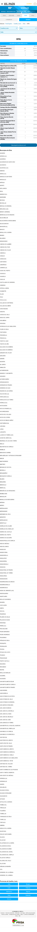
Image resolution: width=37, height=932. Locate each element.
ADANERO (2, 153)
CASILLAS (2, 279)
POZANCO (2, 655)
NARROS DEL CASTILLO (6, 532)
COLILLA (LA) (3, 300)
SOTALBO (2, 799)
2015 (25, 15)
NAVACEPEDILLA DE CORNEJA (7, 540)
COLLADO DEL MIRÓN (5, 305)
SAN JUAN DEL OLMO (5, 719)
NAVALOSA (2, 567)
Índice (16, 915)
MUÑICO (2, 505)
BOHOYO (2, 229)
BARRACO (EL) (3, 194)
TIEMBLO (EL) (3, 805)
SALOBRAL (2, 675)
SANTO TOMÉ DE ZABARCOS (7, 772)
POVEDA (2, 649)
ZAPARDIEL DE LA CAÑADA (6, 872)
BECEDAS (2, 200)
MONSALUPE (3, 496)
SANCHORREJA (4, 693)
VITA (1, 869)
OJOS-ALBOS (3, 605)
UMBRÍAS (2, 825)
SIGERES (2, 784)
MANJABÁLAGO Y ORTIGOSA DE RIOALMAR (10, 455)
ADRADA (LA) (3, 156)
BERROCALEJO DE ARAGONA (7, 214)
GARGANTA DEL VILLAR (6, 352)
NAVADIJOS (3, 549)
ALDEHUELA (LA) (4, 168)
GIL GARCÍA (3, 364)
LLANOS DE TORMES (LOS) (6, 435)
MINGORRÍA (3, 482)
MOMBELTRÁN (3, 493)
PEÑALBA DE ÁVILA (4, 640)
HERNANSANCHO (4, 382)
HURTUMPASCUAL (4, 423)
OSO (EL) (2, 611)
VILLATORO (3, 863)
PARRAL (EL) (3, 625)
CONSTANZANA (4, 308)
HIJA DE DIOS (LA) (4, 394)
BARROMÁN (3, 197)
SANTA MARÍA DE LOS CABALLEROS (9, 758)
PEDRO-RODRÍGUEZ (5, 634)
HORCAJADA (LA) (4, 396)
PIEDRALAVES (3, 646)
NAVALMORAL (3, 561)
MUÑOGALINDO (4, 508)
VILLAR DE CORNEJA (5, 857)
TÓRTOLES (3, 822)
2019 (4, 15)
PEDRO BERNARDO (4, 631)
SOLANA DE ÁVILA (4, 790)
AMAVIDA (2, 170)
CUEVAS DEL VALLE (5, 314)
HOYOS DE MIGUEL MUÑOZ (6, 420)
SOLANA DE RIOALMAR (5, 793)
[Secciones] (2, 4)
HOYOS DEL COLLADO (5, 414)
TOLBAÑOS (3, 810)
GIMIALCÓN (3, 367)
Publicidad (17, 913)
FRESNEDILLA (3, 335)
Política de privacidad (30, 913)
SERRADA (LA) (3, 778)
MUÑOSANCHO (3, 520)
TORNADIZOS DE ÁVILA (5, 816)
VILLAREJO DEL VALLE (5, 860)
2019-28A (11, 15)
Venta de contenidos (9, 913)
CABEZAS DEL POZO (5, 247)
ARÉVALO (2, 182)
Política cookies (4, 914)
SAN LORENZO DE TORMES (6, 722)
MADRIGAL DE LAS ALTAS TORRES (8, 441)
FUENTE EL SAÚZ (4, 341)
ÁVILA (1, 191)
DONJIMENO (3, 320)
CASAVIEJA (3, 276)
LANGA (1, 429)
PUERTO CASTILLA (4, 661)
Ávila (9, 884)
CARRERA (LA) (3, 267)
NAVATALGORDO (4, 593)
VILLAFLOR (2, 840)
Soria (9, 895)
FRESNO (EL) (3, 338)
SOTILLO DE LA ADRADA (6, 802)
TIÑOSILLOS (3, 807)
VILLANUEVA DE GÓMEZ (6, 849)
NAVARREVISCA (4, 587)
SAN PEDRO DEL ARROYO (6, 740)
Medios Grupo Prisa (18, 925)
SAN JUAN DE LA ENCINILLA (7, 711)
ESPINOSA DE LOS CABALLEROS (8, 326)
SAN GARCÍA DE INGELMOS (6, 705)
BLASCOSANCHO (4, 223)
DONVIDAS (2, 323)
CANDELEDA (3, 259)
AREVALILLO (3, 179)
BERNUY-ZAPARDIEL (5, 212)
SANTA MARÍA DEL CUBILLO (7, 755)
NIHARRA (2, 602)
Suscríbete (29, 3)
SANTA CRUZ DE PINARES (6, 746)
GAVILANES (3, 355)
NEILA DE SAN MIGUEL (5, 599)
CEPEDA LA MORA (4, 288)
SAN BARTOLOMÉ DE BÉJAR (7, 681)
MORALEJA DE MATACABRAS (7, 499)
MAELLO (2, 443)
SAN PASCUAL (3, 737)
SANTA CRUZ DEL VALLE (6, 743)
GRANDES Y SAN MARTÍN (6, 373)
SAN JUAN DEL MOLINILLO (6, 716)
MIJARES (2, 479)
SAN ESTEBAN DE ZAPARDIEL (7, 702)
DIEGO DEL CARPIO (4, 317)
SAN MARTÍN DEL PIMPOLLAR (7, 728)
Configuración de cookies (14, 914)
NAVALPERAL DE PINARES (6, 570)
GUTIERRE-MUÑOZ (4, 379)
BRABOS (2, 235)
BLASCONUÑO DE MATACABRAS (8, 220)
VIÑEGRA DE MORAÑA (5, 866)
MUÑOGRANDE (3, 511)
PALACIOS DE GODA (5, 620)
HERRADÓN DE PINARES (6, 385)
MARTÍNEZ (2, 464)
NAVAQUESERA (3, 578)
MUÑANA (2, 502)
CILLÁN (2, 294)
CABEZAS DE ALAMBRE (5, 244)
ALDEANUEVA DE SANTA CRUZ (7, 162)
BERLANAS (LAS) (4, 209)
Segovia (28, 891)
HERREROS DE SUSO (5, 388)
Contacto (3, 913)
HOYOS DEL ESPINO (5, 417)
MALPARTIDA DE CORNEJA (6, 446)
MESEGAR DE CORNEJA (6, 476)
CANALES (2, 256)
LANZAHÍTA (3, 432)
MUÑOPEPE (3, 517)
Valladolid (27, 895)
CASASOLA (3, 273)
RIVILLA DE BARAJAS (5, 672)
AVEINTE (2, 185)
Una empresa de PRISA (18, 921)
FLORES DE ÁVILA (4, 329)
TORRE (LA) (3, 819)
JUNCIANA (2, 426)
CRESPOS (2, 311)
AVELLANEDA (3, 188)
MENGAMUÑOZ (3, 473)
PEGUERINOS (3, 637)
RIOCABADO (3, 667)
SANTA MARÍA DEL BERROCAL (7, 752)
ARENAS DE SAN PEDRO (6, 176)
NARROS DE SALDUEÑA (6, 537)
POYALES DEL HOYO (5, 652)
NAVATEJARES (3, 596)
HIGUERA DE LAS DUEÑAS (6, 391)
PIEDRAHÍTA (3, 643)
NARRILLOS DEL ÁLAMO (6, 526)
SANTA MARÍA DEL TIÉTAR (6, 760)
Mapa (28, 11)
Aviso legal (22, 913)
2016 (18, 15)
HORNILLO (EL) (3, 402)
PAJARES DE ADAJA (5, 617)
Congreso (9, 19)
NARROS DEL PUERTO (5, 534)
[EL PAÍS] (9, 4)
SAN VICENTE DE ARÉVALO (6, 775)
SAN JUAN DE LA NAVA (5, 714)
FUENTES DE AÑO (4, 344)
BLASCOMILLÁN (4, 217)
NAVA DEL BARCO (4, 546)
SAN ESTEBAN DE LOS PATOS (7, 696)
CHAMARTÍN (3, 291)
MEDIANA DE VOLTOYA (5, 467)
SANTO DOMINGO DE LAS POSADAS (9, 769)
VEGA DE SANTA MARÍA (5, 834)
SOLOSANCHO (3, 796)
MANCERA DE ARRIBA (5, 452)
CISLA (1, 297)
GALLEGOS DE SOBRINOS (6, 350)
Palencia (28, 887)
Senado (28, 19)
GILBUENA (2, 361)
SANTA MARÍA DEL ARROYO (7, 749)
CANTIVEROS (3, 261)
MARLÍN (2, 458)
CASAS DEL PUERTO (5, 270)
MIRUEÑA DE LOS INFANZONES (7, 490)
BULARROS (3, 238)
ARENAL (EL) (3, 173)
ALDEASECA (3, 165)
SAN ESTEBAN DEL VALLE (6, 699)
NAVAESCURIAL (4, 552)
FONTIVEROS (3, 332)
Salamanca (9, 891)
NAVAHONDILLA (4, 555)
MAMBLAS (2, 449)
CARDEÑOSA (3, 264)
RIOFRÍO (2, 669)
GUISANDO (2, 376)
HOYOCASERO (3, 405)
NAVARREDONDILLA (5, 584)
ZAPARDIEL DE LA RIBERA (6, 875)
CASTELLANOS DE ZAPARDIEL (7, 282)
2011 (32, 15)
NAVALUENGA (3, 576)
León (9, 887)
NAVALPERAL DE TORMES (6, 573)
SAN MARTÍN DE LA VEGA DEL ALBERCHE (10, 725)
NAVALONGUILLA (4, 564)
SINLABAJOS (3, 787)
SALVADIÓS (3, 678)
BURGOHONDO (3, 241)
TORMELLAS (3, 813)
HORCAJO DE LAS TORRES (6, 399)
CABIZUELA (3, 253)
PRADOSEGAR (3, 658)
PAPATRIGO (3, 623)
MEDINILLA (2, 470)
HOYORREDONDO (4, 411)
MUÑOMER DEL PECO (5, 514)
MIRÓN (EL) (3, 487)
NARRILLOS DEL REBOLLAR (7, 529)
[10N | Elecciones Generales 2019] (18, 8)
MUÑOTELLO (3, 523)
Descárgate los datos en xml (18, 145)
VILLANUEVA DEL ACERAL (6, 851)
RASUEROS (3, 664)
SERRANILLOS (3, 781)
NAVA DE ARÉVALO (4, 543)
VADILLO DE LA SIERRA (5, 828)
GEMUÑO (2, 358)
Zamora (9, 899)
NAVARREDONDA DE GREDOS (7, 581)
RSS (19, 915)
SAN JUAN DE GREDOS (5, 708)
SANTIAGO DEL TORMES (6, 766)
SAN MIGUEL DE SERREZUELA (7, 734)
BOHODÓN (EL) (3, 226)
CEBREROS (2, 285)
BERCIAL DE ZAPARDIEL (6, 206)
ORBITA (2, 608)
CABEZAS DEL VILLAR (5, 250)
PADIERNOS (3, 614)
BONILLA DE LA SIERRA (5, 232)
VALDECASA (3, 831)
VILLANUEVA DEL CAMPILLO (7, 854)
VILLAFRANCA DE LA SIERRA (7, 843)
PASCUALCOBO (3, 628)
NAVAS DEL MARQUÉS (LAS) (7, 590)
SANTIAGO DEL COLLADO (6, 763)
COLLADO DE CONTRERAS (6, 303)
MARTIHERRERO (4, 461)
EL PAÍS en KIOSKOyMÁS (29, 914)
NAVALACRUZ (3, 558)
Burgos (28, 884)
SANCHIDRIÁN (3, 690)
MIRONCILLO (3, 485)
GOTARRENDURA (4, 370)
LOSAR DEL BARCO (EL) (6, 438)
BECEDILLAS (3, 203)
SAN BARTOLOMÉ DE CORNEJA (7, 684)
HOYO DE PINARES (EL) (5, 408)
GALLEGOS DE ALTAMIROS (6, 347)
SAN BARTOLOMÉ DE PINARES (7, 687)
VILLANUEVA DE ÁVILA (5, 846)
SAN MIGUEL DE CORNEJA (6, 731)
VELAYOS (2, 837)
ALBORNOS (3, 159)
